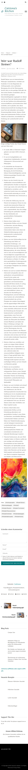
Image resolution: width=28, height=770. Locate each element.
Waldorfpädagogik (19, 514)
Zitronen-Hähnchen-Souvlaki (16, 681)
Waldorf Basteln (7, 508)
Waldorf (16, 505)
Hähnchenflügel (12, 706)
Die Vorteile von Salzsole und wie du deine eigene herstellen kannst (17, 651)
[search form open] (25, 2)
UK (4, 749)
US (2, 749)
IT (7, 749)
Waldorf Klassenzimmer (9, 511)
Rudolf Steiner (21, 502)
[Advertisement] (14, 33)
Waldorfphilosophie (8, 516)
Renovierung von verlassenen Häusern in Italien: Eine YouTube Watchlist (17, 659)
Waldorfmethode (7, 514)
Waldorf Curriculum (19, 508)
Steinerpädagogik (7, 505)
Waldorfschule (19, 516)
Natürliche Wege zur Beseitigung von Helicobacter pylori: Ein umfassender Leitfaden (16, 643)
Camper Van (11, 632)
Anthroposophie (10, 502)
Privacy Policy (16, 767)
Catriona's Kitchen (11, 10)
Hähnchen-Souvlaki (13, 689)
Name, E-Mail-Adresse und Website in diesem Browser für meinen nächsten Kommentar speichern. (13, 558)
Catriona (3, 68)
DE (6, 749)
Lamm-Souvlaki (12, 698)
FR (9, 749)
